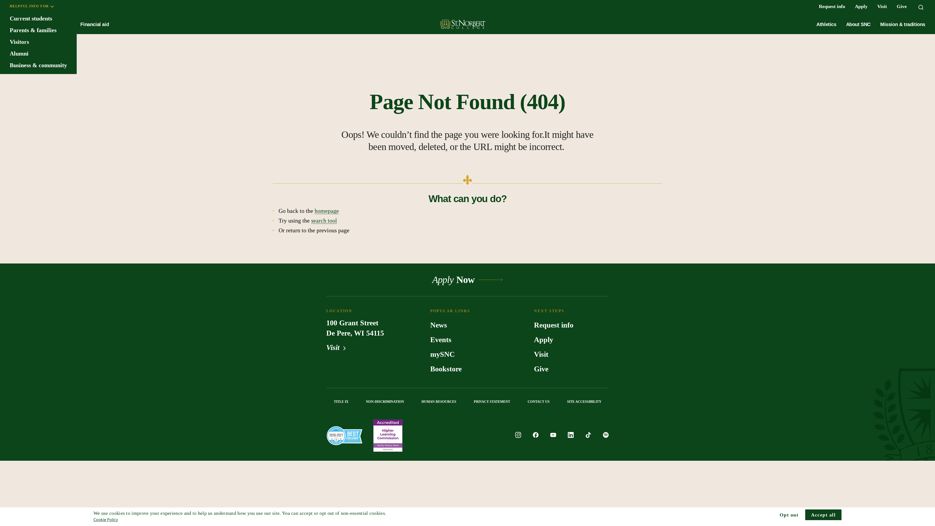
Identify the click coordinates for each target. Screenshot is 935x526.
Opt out (789, 514)
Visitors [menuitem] (19, 42)
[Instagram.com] (518, 435)
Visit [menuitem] (882, 6)
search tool (324, 220)
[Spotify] (606, 435)
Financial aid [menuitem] (94, 24)
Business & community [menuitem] (38, 65)
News (438, 325)
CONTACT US (539, 402)
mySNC (442, 354)
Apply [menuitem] (861, 6)
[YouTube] (553, 435)
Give (541, 369)
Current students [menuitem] (31, 18)
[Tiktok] (588, 435)
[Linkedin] (571, 435)
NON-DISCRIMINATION (385, 402)
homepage (327, 211)
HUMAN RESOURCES (438, 402)
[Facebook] (536, 435)
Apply (543, 340)
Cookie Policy (106, 519)
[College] (344, 436)
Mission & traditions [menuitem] (902, 24)
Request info (553, 325)
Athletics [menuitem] (826, 24)
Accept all (823, 514)
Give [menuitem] (902, 6)
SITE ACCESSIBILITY (584, 402)
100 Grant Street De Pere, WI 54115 (355, 328)
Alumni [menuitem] (19, 53)
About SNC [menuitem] (858, 24)
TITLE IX (341, 402)
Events (440, 340)
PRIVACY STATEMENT (492, 402)
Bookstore (446, 369)
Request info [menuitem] (832, 6)
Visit (333, 347)
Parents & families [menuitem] (33, 30)
